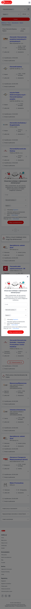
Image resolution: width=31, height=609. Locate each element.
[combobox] (15, 309)
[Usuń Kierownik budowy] (15, 309)
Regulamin (15, 319)
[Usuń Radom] (9, 315)
